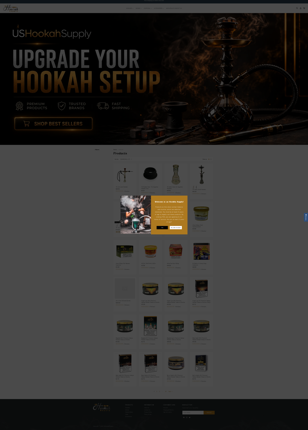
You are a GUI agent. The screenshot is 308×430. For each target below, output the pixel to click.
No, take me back (176, 227)
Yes (162, 227)
